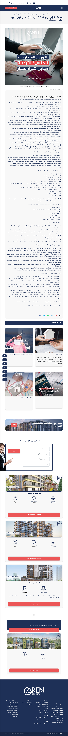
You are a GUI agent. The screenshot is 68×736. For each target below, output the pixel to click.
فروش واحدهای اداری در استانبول (13, 714)
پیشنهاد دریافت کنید (11, 7)
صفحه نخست (59, 14)
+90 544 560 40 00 (19, 3)
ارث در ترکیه (59, 354)
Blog (23, 702)
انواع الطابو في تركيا (26, 398)
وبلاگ (52, 14)
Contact (29, 704)
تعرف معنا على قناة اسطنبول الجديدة (21, 354)
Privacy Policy (50, 733)
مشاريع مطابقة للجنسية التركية (48, 425)
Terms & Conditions (58, 733)
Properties (29, 702)
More (14, 425)
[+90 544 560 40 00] (4, 371)
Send (14, 451)
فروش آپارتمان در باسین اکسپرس (34, 583)
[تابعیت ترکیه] (59, 478)
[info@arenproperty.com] (4, 379)
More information (34, 629)
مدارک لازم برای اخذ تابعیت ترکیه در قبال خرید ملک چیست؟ (24, 14)
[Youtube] (4, 359)
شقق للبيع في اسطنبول (34, 493)
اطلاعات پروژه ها (45, 14)
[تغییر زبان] (34, 3)
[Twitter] (4, 363)
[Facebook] (4, 355)
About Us (29, 700)
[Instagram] (4, 367)
